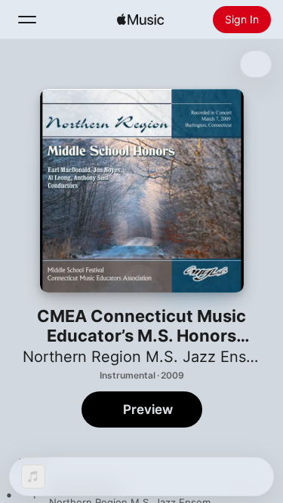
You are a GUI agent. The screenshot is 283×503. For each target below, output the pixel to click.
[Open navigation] (27, 19)
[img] (140, 19)
